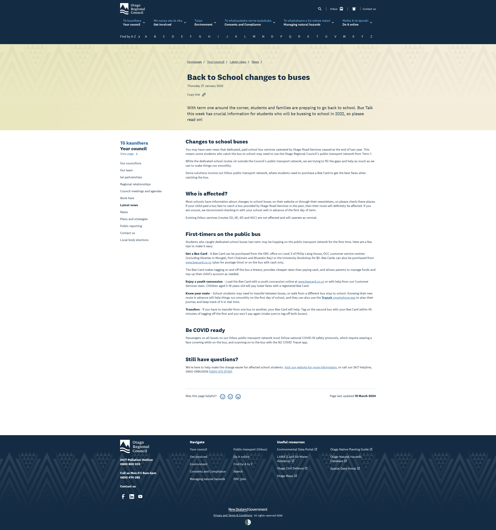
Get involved (198, 457)
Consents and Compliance (208, 471)
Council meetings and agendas (141, 191)
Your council (215, 62)
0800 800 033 (130, 464)
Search (238, 471)
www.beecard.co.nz (199, 262)
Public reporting (131, 226)
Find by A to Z (243, 464)
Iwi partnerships (131, 177)
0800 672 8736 (220, 372)
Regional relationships (135, 184)
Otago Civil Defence (290, 468)
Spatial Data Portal (343, 469)
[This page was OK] (230, 396)
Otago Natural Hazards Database (346, 459)
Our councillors (130, 163)
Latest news (238, 62)
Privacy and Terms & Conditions (233, 515)
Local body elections (134, 240)
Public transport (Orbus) (250, 449)
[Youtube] (140, 496)
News (255, 62)
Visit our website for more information (310, 367)
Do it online (241, 457)
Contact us (369, 9)
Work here (127, 198)
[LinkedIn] (132, 496)
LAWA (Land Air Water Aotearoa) (292, 459)
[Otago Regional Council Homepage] (132, 9)
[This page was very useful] (238, 396)
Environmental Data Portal (295, 449)
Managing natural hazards (207, 479)
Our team (126, 170)
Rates (124, 212)
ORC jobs (239, 479)
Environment (199, 464)
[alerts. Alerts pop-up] (354, 9)
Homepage (194, 62)
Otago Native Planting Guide (349, 449)
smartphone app (339, 298)
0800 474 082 (130, 477)
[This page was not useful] (223, 396)
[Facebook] (123, 496)
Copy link (193, 95)
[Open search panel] (320, 9)
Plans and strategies (134, 219)
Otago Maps (285, 476)
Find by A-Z (128, 36)
